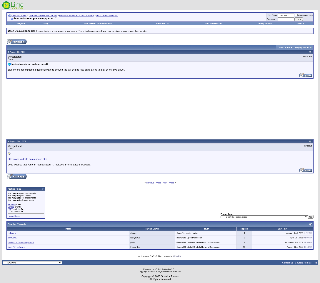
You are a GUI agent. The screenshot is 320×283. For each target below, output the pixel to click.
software (12, 233)
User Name (272, 15)
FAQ (46, 23)
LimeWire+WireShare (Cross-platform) (76, 15)
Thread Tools (283, 47)
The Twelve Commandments (98, 23)
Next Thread (168, 183)
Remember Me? (305, 15)
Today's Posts (265, 23)
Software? (12, 238)
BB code (12, 205)
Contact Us (287, 263)
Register (21, 23)
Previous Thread (153, 183)
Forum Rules (14, 216)
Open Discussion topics (107, 15)
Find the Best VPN (213, 23)
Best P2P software (16, 247)
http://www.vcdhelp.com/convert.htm (27, 159)
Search (300, 23)
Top (315, 263)
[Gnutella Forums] (13, 8)
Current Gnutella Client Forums (43, 15)
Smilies (11, 207)
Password (271, 19)
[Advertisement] (160, 108)
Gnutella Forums (18, 15)
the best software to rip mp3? (21, 242)
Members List (162, 23)
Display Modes (302, 47)
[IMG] (10, 209)
